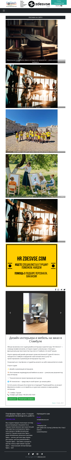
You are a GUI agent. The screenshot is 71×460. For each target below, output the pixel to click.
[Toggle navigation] (3, 10)
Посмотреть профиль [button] (26, 399)
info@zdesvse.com (43, 420)
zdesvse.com (41, 457)
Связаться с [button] (12, 399)
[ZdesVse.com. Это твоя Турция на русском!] (32, 221)
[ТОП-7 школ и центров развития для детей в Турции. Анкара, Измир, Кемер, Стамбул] (32, 176)
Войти (58, 6)
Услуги (53, 403)
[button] (10, 312)
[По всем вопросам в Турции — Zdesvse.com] (32, 86)
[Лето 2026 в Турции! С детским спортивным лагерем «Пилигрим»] (32, 131)
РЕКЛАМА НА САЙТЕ (35, 17)
